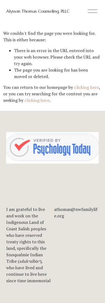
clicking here (86, 87)
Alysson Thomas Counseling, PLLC (37, 11)
